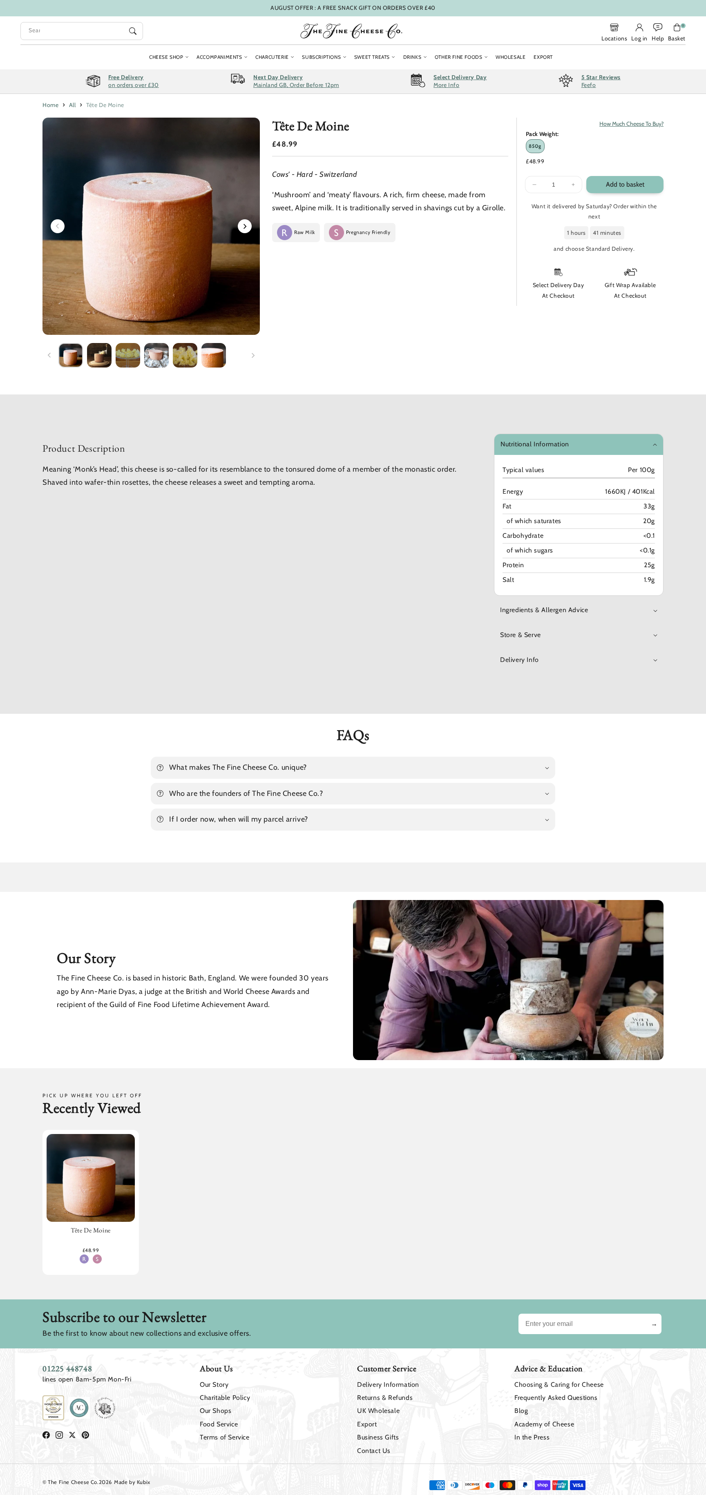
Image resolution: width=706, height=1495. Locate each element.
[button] (677, 32)
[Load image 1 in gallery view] (70, 355)
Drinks (412, 57)
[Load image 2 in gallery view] (99, 355)
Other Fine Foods (459, 57)
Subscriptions (321, 57)
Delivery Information (388, 1384)
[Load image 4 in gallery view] (156, 355)
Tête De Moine (105, 105)
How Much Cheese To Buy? (631, 123)
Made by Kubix (132, 1482)
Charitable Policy (225, 1397)
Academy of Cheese (544, 1424)
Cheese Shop (166, 57)
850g (535, 146)
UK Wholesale (378, 1411)
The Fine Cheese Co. (73, 1482)
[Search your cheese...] (133, 31)
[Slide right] (245, 226)
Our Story (214, 1384)
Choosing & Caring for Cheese (559, 1384)
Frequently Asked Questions (556, 1397)
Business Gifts (378, 1437)
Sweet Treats (372, 57)
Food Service (219, 1424)
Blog (521, 1411)
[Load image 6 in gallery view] (213, 355)
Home (50, 105)
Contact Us (374, 1451)
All (72, 105)
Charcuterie (272, 57)
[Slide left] (58, 226)
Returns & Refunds (385, 1397)
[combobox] (81, 31)
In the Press (532, 1437)
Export (367, 1424)
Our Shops (215, 1411)
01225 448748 (67, 1368)
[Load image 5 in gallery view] (185, 355)
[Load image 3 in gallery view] (128, 355)
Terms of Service (225, 1437)
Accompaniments (219, 57)
